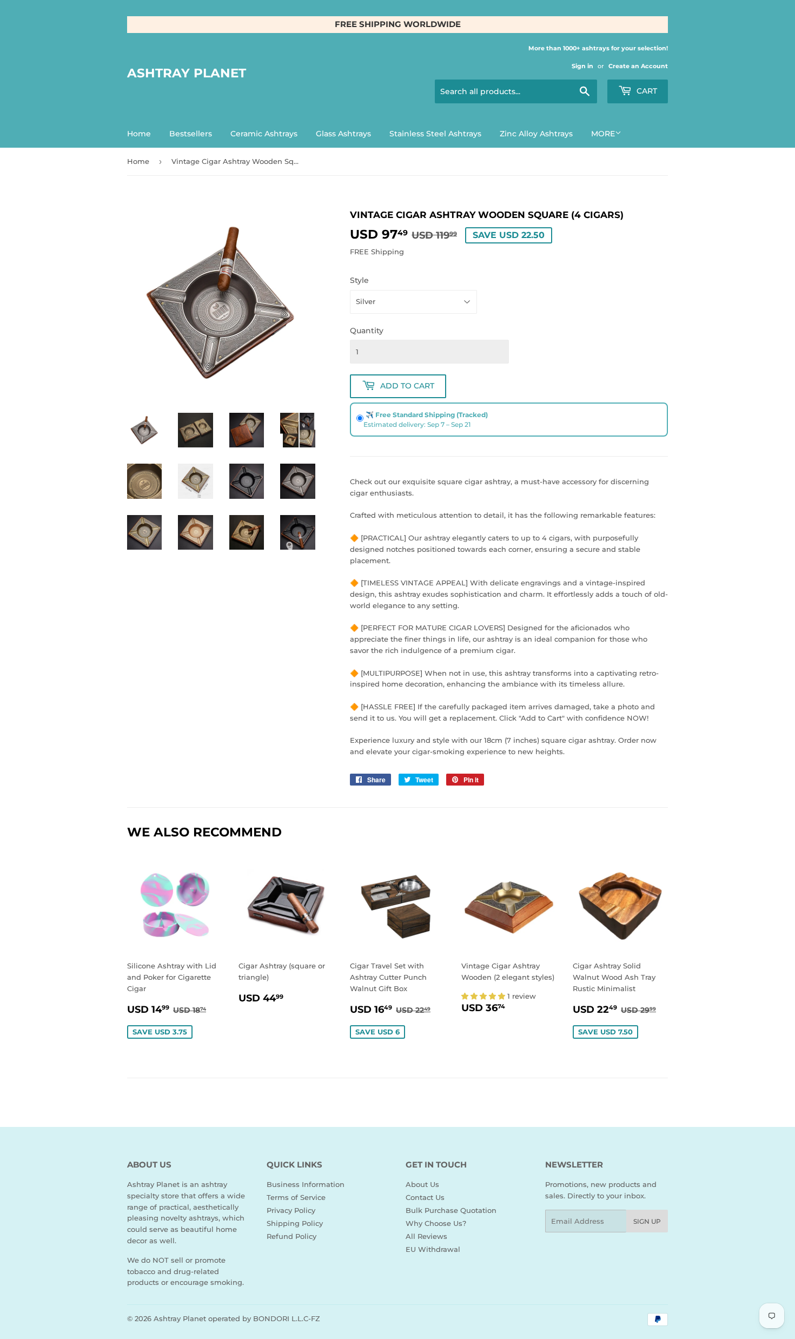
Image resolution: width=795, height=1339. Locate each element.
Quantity (366, 330)
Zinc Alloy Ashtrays (536, 133)
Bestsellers (190, 133)
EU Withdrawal (433, 1249)
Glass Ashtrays (343, 133)
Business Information (306, 1184)
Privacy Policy (291, 1210)
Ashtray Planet (186, 73)
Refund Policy (291, 1236)
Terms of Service (296, 1197)
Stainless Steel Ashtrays (435, 133)
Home (139, 133)
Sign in (582, 66)
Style (359, 280)
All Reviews (426, 1236)
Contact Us (425, 1197)
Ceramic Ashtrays (263, 133)
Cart (645, 91)
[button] (484, 996)
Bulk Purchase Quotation (451, 1210)
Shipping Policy (295, 1223)
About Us (422, 1184)
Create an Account (638, 66)
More (603, 133)
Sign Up (647, 1221)
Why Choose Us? (436, 1223)
